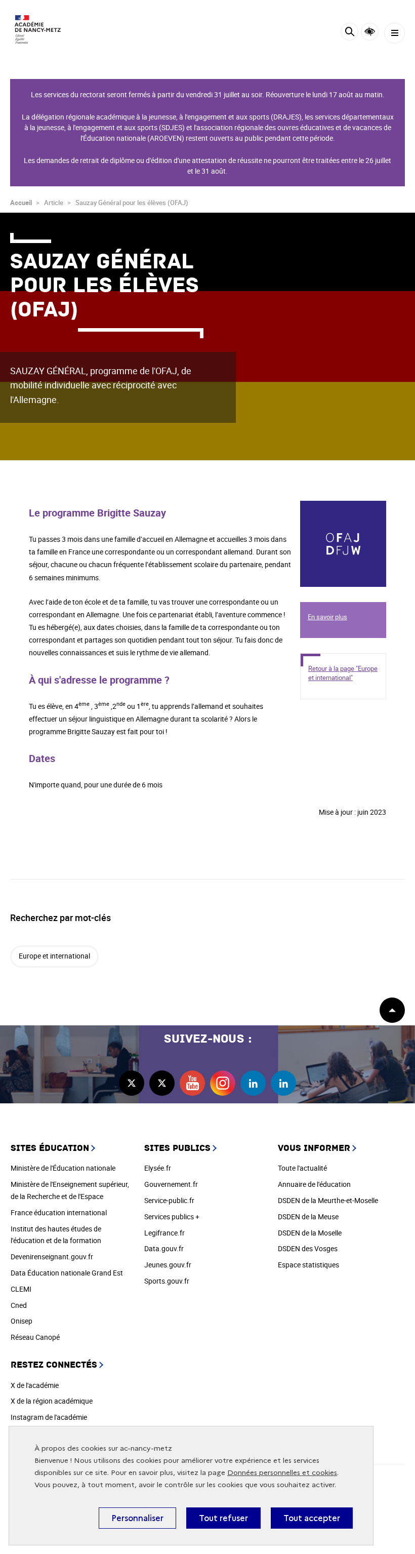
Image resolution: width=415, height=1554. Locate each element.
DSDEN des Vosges (308, 1248)
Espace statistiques (308, 1264)
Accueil (21, 202)
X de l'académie (35, 1385)
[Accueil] (38, 29)
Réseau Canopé (35, 1337)
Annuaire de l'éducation (314, 1184)
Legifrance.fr (164, 1233)
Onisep (21, 1321)
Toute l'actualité (302, 1168)
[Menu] (394, 33)
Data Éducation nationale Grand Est (67, 1273)
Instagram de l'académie (49, 1417)
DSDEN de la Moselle (310, 1233)
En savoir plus (322, 506)
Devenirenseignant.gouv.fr (52, 1256)
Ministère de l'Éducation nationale (63, 1168)
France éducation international (59, 1212)
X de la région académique (52, 1401)
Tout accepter (311, 1518)
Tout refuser (223, 1518)
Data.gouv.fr (164, 1248)
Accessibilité (370, 32)
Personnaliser (137, 1518)
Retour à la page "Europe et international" (343, 673)
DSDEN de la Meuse (308, 1216)
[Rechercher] (349, 33)
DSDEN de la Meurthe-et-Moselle (328, 1200)
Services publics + (171, 1216)
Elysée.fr (157, 1168)
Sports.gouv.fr (166, 1281)
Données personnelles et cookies (282, 1472)
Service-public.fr (169, 1200)
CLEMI (21, 1289)
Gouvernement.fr (171, 1184)
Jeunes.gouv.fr (167, 1264)
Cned (19, 1305)
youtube (192, 1083)
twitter (131, 1083)
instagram (222, 1083)
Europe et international (54, 956)
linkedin (253, 1083)
